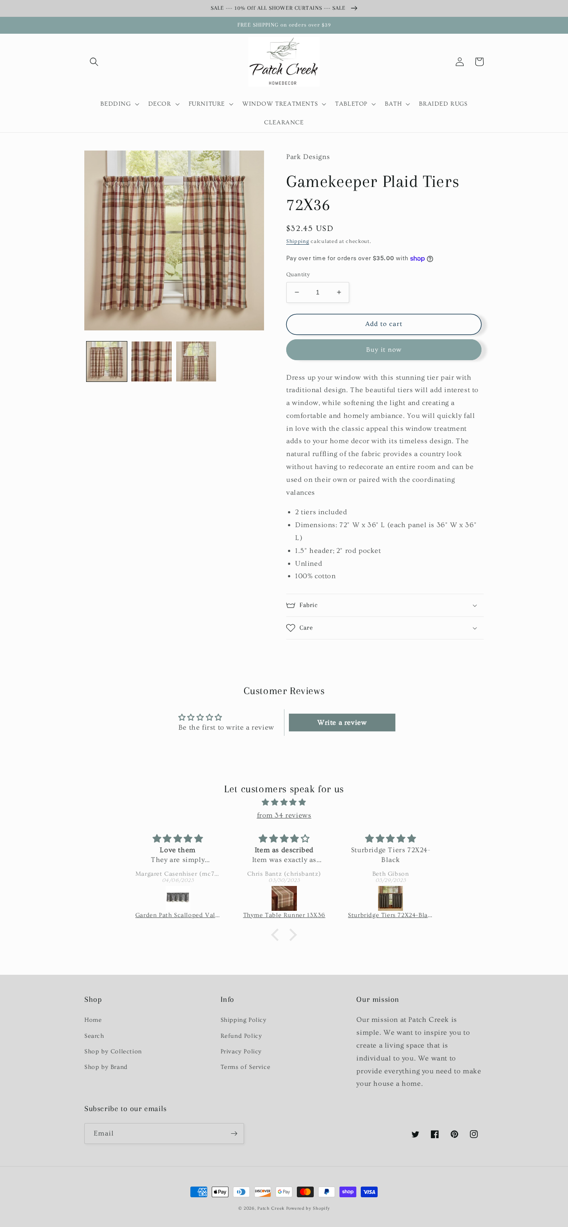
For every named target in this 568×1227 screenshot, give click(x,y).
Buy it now (384, 349)
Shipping (297, 241)
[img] (284, 802)
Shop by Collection (113, 1051)
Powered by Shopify (308, 1208)
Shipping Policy (244, 1020)
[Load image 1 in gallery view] (107, 361)
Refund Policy (241, 1036)
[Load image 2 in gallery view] (151, 361)
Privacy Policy (241, 1051)
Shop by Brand (106, 1067)
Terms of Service (246, 1067)
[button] (94, 61)
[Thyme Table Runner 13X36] (284, 898)
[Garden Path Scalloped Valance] (178, 898)
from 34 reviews (284, 815)
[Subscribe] (234, 1133)
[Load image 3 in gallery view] (196, 361)
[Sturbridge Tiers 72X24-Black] (390, 898)
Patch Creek (270, 1208)
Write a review (342, 723)
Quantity (298, 274)
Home (93, 1020)
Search (94, 1036)
